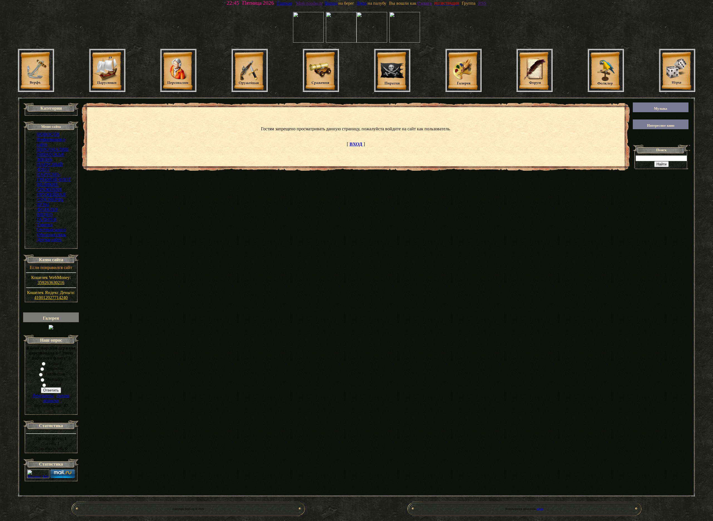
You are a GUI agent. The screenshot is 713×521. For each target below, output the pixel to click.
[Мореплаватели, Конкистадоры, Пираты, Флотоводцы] (178, 90)
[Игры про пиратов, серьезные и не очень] (677, 90)
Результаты (43, 395)
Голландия (55, 374)
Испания (54, 379)
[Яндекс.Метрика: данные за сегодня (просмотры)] (38, 473)
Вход (362, 3)
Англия (54, 363)
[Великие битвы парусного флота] (321, 90)
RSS (482, 3)
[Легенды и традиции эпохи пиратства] (392, 90)
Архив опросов (56, 398)
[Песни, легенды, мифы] (606, 90)
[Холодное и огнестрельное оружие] (249, 90)
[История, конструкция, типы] (107, 90)
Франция (54, 368)
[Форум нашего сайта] (534, 90)
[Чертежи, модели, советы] (36, 90)
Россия (54, 384)
